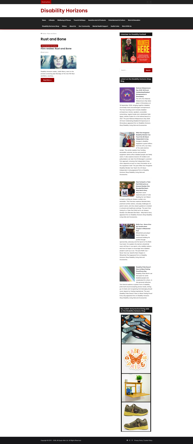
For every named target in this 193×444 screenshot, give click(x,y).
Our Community (84, 26)
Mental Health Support (100, 26)
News (44, 20)
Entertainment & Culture (117, 20)
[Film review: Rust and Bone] (58, 62)
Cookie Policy (148, 440)
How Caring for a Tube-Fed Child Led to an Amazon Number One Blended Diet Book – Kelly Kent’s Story (143, 186)
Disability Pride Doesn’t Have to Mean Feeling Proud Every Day (143, 269)
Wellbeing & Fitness (64, 20)
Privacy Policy (138, 440)
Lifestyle (52, 20)
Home (44, 33)
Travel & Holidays (79, 20)
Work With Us (126, 26)
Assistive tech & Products (97, 20)
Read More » (47, 80)
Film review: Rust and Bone (56, 48)
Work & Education (134, 20)
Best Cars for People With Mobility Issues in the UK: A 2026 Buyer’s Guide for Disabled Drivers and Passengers (87, 2)
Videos (64, 26)
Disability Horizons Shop (50, 26)
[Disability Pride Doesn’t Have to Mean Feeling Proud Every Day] (127, 281)
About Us (73, 26)
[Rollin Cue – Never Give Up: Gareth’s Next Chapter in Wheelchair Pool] (127, 238)
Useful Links (115, 26)
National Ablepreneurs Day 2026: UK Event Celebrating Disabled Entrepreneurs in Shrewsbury (143, 92)
